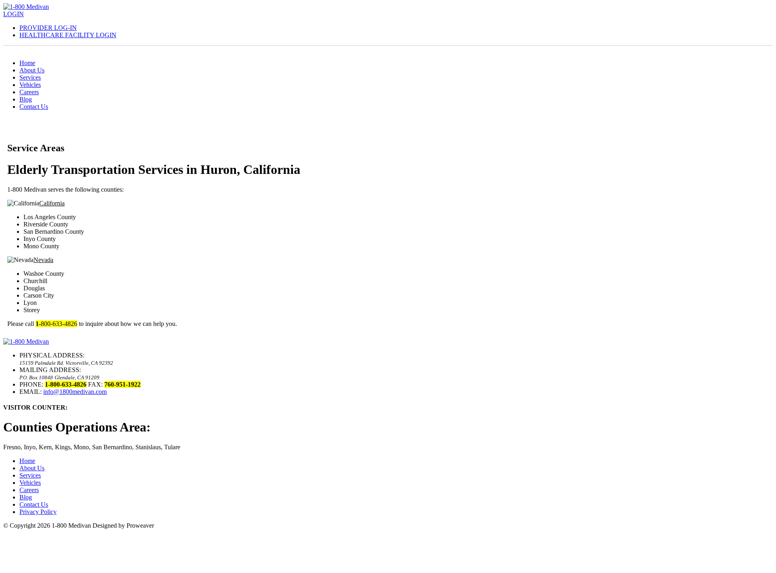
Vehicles (30, 84)
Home (27, 62)
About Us (31, 70)
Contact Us (33, 106)
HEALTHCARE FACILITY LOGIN (67, 35)
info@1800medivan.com (75, 391)
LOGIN (13, 14)
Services (30, 77)
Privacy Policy (38, 511)
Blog (25, 99)
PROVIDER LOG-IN (48, 27)
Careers (29, 92)
